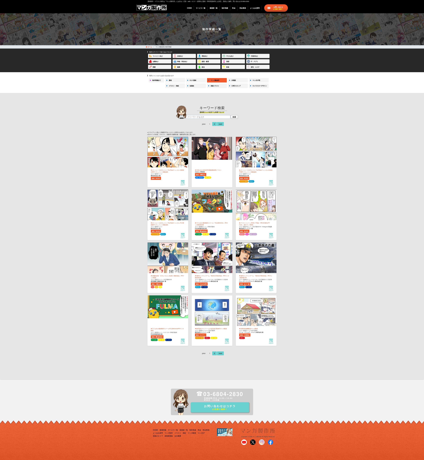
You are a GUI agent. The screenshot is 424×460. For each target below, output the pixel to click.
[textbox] (208, 117)
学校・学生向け (182, 61)
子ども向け (230, 56)
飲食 (227, 67)
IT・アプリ (254, 61)
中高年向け (254, 56)
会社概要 (177, 436)
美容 (227, 61)
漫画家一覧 (214, 8)
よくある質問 (255, 8)
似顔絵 (190, 86)
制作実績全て (155, 80)
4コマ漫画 (191, 80)
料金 (233, 8)
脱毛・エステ (255, 67)
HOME (189, 8)
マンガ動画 (192, 433)
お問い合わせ (278, 8)
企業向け (155, 61)
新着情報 (163, 430)
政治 (203, 67)
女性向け (180, 56)
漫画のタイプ (158, 436)
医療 (154, 67)
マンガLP (201, 433)
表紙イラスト (213, 86)
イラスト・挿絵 (172, 86)
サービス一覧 (200, 8)
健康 (178, 67)
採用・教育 (205, 61)
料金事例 (243, 8)
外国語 (232, 80)
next (220, 124)
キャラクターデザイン (258, 86)
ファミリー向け (158, 56)
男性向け (204, 56)
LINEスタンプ (235, 86)
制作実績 (225, 8)
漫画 (169, 80)
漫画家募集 (169, 436)
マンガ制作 (169, 433)
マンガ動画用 (213, 80)
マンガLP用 (255, 80)
